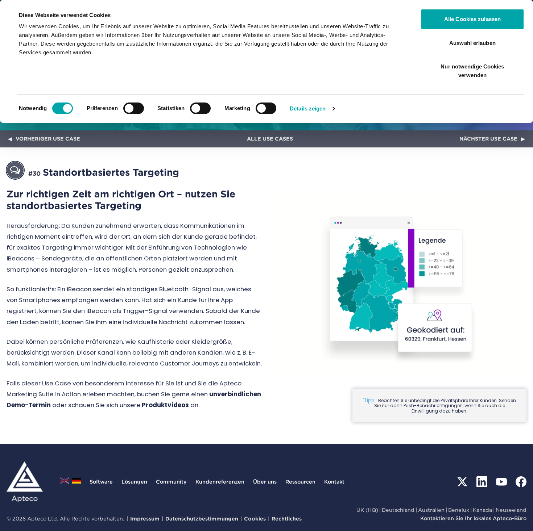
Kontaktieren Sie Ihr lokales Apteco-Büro (473, 518)
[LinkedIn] (481, 481)
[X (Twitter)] (462, 481)
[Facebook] (521, 481)
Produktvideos (165, 405)
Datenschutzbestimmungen (201, 518)
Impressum (145, 518)
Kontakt (334, 481)
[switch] (133, 108)
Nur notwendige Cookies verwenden (472, 70)
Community (171, 481)
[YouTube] (501, 481)
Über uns (265, 481)
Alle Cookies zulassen (472, 19)
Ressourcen (300, 481)
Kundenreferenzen (219, 481)
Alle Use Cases (270, 138)
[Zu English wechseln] (64, 483)
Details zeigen (308, 108)
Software (101, 481)
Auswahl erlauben (472, 43)
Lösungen (134, 481)
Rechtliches (287, 518)
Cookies (255, 518)
